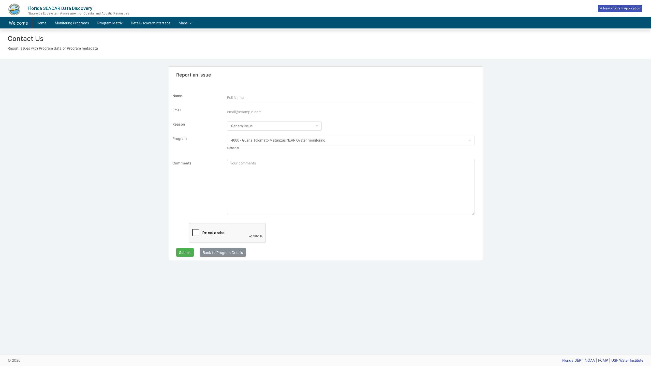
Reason (178, 124)
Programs (72, 23)
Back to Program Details (223, 252)
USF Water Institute (627, 360)
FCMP (603, 360)
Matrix (110, 23)
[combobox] (274, 126)
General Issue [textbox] (242, 126)
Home (42, 23)
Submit (185, 252)
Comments (181, 163)
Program (179, 138)
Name (177, 96)
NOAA (590, 360)
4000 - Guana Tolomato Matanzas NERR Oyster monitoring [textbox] (278, 140)
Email (176, 110)
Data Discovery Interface (150, 23)
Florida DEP (571, 360)
